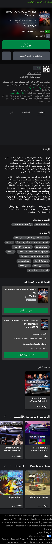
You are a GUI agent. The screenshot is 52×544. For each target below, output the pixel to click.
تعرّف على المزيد (36, 87)
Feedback (35, 518)
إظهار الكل (19, 416)
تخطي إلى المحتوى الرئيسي (39, 1)
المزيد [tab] (11, 112)
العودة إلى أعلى (26, 310)
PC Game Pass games (28, 515)
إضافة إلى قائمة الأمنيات (30, 56)
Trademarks (32, 542)
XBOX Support (24, 518)
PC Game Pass (11, 515)
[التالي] (5, 417)
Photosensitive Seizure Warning (27, 522)
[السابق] (10, 417)
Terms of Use (20, 542)
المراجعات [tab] (26, 112)
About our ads (45, 542)
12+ (38, 68)
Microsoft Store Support (25, 525)
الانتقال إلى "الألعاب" (26, 355)
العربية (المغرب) (44, 532)
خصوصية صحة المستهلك (40, 538)
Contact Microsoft (10, 538)
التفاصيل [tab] (41, 112)
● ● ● (6, 56)
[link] (37, 390)
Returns (41, 525)
